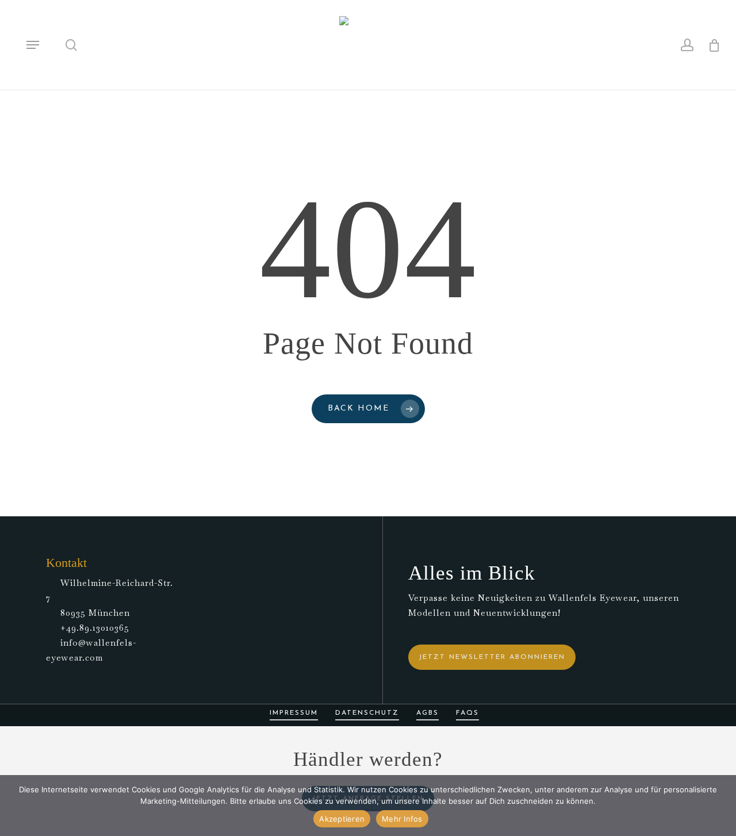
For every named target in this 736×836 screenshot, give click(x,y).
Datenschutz (367, 713)
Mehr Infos (402, 818)
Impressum (294, 713)
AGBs (427, 713)
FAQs (467, 713)
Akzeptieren (342, 818)
